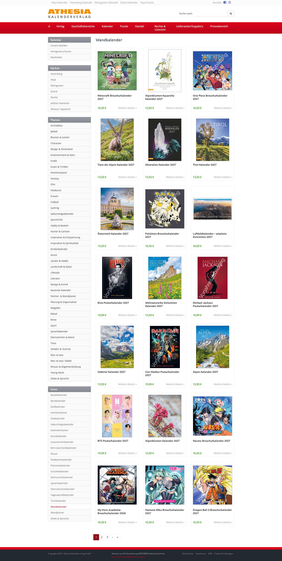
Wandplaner (57, 512)
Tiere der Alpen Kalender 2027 (116, 164)
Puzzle (124, 26)
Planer (54, 453)
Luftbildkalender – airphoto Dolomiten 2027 (210, 235)
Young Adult (57, 372)
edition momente (60, 103)
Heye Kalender (59, 2)
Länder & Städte (59, 260)
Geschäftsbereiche (83, 26)
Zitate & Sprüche (60, 378)
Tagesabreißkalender (62, 494)
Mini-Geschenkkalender (64, 447)
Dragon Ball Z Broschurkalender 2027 (212, 511)
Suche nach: (186, 13)
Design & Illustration (62, 149)
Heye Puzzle (147, 2)
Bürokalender (58, 400)
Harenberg (56, 73)
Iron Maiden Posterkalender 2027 (162, 373)
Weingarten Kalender (106, 2)
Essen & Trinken (59, 166)
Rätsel (54, 313)
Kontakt (217, 2)
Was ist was (57, 354)
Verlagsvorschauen (61, 51)
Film (53, 184)
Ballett (54, 131)
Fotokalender (58, 418)
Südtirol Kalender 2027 (111, 371)
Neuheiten (56, 57)
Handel (139, 26)
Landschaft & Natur (61, 266)
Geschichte (57, 219)
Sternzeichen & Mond (62, 337)
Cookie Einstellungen (223, 553)
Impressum (201, 553)
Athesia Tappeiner (61, 109)
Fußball (55, 202)
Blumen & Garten (60, 137)
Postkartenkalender (61, 459)
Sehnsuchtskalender (62, 477)
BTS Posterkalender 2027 (113, 440)
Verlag (60, 26)
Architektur (57, 125)
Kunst (54, 254)
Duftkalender (58, 406)
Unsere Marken (59, 45)
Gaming (55, 207)
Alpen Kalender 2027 (205, 371)
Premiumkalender (60, 465)
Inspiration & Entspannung (65, 237)
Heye (53, 79)
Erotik (54, 160)
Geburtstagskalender (62, 213)
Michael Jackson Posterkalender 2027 (205, 304)
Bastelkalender (59, 394)
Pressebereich (219, 26)
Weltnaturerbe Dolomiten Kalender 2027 (161, 304)
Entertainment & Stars (63, 155)
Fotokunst (56, 190)
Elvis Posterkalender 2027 (113, 302)
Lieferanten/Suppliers (189, 26)
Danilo (54, 97)
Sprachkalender (59, 331)
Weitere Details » (127, 107)
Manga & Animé (59, 284)
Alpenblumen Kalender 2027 (162, 440)
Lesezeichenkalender (62, 442)
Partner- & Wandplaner (63, 296)
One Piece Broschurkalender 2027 (210, 97)
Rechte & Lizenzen (160, 28)
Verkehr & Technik (60, 349)
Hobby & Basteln (60, 225)
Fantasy (55, 178)
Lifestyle (55, 272)
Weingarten (57, 85)
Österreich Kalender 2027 (113, 233)
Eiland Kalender (129, 2)
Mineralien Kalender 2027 (160, 164)
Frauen (54, 196)
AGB (210, 553)
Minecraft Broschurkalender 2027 (115, 97)
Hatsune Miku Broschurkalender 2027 (164, 511)
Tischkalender (58, 500)
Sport (53, 325)
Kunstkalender (59, 436)
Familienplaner (59, 172)
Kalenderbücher (59, 430)
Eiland (54, 91)
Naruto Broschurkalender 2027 (211, 440)
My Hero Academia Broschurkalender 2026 (112, 511)
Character (56, 143)
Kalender (107, 26)
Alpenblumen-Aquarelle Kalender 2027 (159, 97)
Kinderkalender (59, 249)
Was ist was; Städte (61, 360)
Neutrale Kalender (61, 290)
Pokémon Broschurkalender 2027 (162, 235)
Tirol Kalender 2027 (205, 164)
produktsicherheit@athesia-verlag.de (128, 556)
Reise (53, 319)
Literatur (55, 278)
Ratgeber (56, 307)
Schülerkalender (60, 471)
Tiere (53, 343)
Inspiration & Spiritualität (64, 243)
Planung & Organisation (64, 302)
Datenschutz (188, 553)
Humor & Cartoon (60, 231)
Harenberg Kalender (81, 2)
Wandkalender (59, 506)
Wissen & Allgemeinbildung (66, 366)
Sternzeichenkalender (63, 489)
